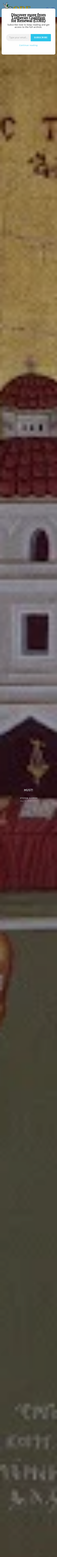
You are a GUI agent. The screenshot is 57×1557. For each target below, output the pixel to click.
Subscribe (41, 37)
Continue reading (28, 45)
